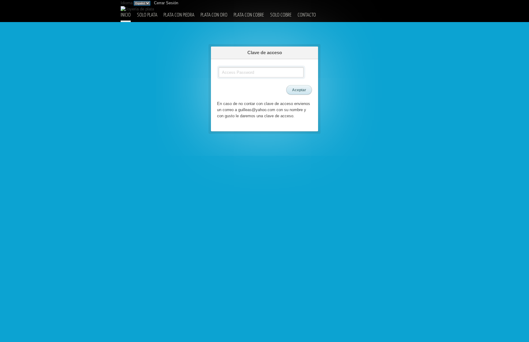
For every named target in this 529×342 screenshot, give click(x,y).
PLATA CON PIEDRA (178, 15)
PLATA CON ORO (214, 15)
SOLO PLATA (147, 15)
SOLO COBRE (280, 15)
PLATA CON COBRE (249, 15)
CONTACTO (307, 15)
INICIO (126, 15)
